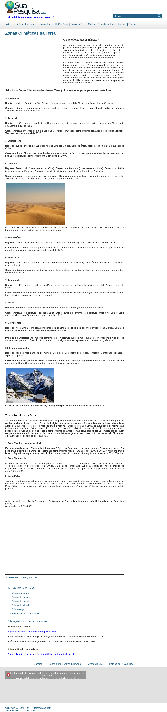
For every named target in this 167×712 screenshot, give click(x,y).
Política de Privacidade (121, 663)
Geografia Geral (78, 24)
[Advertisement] (18, 65)
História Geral (61, 24)
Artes (8, 24)
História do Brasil (44, 24)
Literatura (18, 24)
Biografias (133, 24)
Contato (38, 663)
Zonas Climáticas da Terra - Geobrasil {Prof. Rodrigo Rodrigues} (41, 654)
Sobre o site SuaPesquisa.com (65, 663)
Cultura (91, 24)
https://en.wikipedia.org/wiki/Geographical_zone (32, 631)
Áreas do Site (95, 663)
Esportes (29, 24)
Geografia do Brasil (106, 24)
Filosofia (122, 24)
